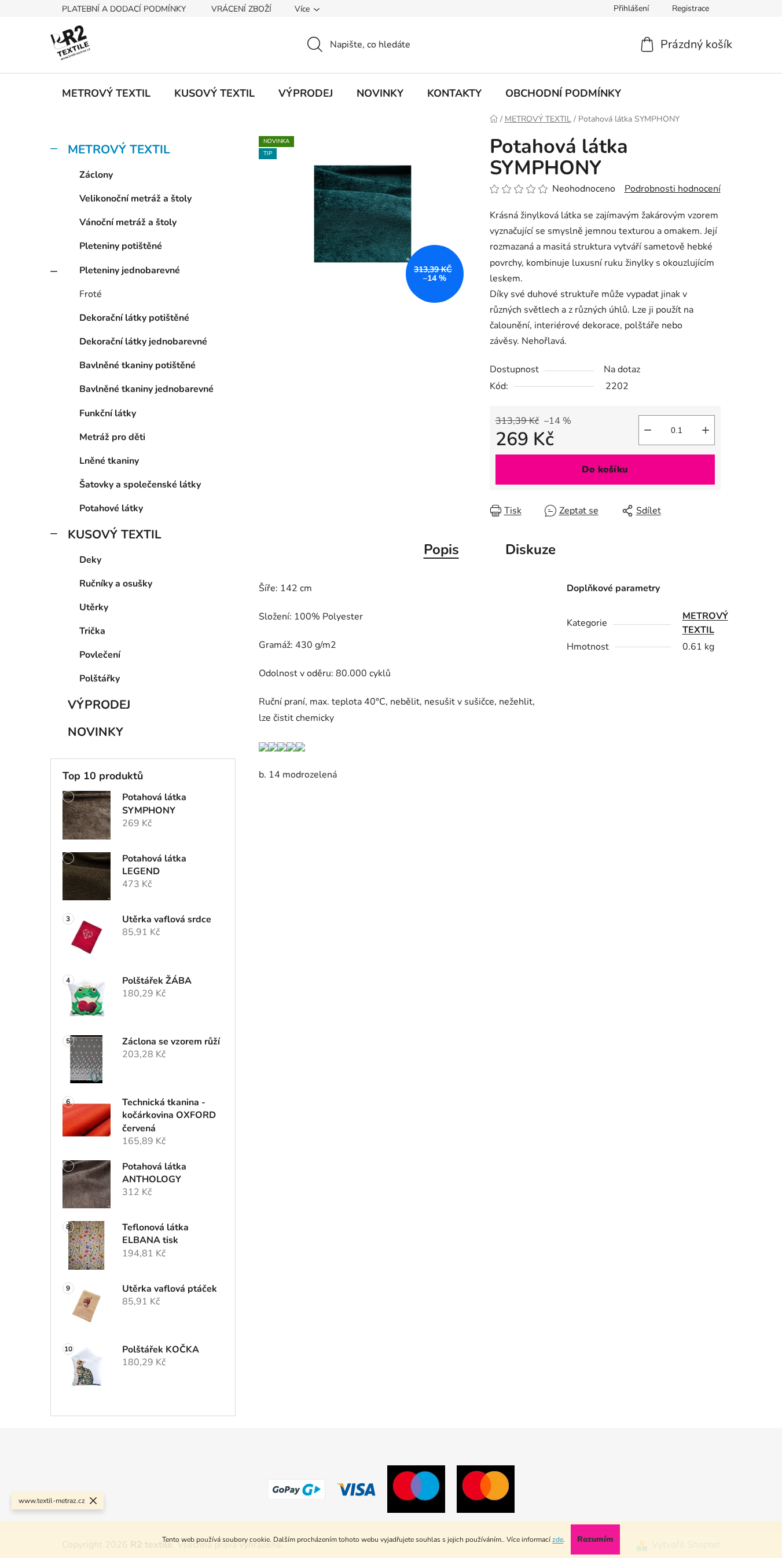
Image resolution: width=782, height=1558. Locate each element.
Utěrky (93, 607)
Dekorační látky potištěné (134, 317)
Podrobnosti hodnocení (673, 188)
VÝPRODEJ (99, 704)
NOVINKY (95, 732)
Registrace (690, 8)
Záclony (96, 174)
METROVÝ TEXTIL (119, 149)
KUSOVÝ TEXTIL (114, 534)
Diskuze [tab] (530, 549)
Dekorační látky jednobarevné (143, 341)
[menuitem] (106, 93)
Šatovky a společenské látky (140, 484)
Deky (90, 559)
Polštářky (99, 678)
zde (557, 1539)
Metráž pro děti (112, 437)
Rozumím (595, 1539)
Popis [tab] (441, 549)
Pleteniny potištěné (120, 246)
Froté (90, 294)
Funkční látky (107, 413)
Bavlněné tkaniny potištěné (137, 365)
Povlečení (99, 654)
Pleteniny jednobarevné (129, 270)
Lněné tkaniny (109, 460)
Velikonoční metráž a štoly (135, 198)
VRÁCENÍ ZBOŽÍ (241, 8)
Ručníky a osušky (115, 583)
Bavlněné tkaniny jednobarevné (146, 389)
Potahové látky (111, 508)
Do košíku (605, 469)
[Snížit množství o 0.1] (647, 430)
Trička (92, 631)
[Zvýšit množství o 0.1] (705, 430)
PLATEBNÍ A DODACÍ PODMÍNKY (124, 8)
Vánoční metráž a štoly (128, 222)
